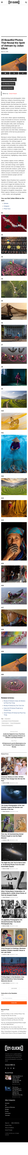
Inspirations (5, 773)
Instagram (6, 206)
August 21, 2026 (14, 840)
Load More (14, 988)
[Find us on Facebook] (5, 1068)
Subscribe (14, 1002)
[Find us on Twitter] (8, 1068)
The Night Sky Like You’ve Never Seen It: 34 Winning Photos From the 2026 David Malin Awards (13, 864)
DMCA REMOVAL (15, 1123)
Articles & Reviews (10, 1107)
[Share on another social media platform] (23, 73)
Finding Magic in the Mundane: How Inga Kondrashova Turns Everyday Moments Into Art (12, 979)
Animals (4, 830)
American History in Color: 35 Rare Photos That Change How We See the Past (13, 778)
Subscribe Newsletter (7, 88)
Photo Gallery (5, 723)
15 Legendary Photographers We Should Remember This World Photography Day (11, 921)
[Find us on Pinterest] (13, 1068)
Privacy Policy (8, 1125)
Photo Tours (7, 208)
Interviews (7, 1113)
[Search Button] (26, 2)
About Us (7, 1123)
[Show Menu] (2, 2)
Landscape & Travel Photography (10, 721)
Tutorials (7, 1115)
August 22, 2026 (14, 811)
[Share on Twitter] (14, 73)
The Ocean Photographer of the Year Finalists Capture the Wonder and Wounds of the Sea (12, 807)
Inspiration (7, 718)
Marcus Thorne (5, 868)
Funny (6, 1111)
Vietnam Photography (7, 725)
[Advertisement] (14, 20)
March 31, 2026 (4, 51)
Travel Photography (15, 723)
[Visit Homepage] (14, 2)
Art (6, 1105)
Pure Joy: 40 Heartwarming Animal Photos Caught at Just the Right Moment (12, 836)
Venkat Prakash (13, 93)
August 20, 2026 (14, 897)
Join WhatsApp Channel (8, 83)
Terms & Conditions (9, 1127)
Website (6, 203)
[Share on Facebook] (5, 73)
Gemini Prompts (8, 1130)
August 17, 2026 (14, 954)
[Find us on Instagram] (11, 1068)
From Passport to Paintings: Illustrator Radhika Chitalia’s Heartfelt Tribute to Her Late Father (13, 950)
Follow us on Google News (8, 79)
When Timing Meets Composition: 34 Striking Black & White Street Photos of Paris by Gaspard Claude (13, 893)
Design (7, 1109)
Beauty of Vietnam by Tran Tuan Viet (14, 705)
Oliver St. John (5, 840)
